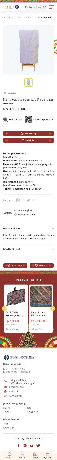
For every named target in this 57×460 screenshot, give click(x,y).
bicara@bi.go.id (17, 386)
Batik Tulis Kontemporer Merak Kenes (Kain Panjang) (14, 314)
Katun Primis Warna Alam (38, 313)
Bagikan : (7, 200)
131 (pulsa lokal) (17, 380)
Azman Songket (23, 210)
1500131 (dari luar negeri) (22, 383)
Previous (4, 308)
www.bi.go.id (15, 395)
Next (52, 308)
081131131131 (16, 391)
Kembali (10, 17)
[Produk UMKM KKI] (34, 17)
